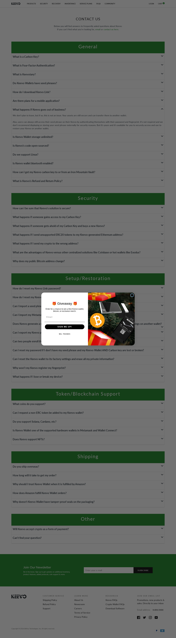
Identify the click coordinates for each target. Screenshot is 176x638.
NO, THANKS (64, 334)
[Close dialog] (132, 295)
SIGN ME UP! (64, 327)
